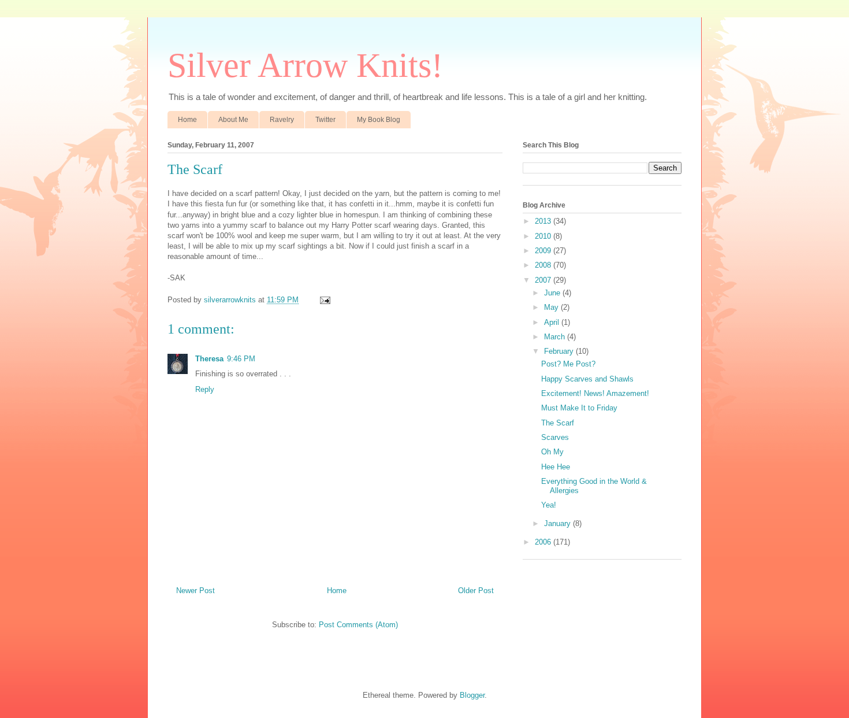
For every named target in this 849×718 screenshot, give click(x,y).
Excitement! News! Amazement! (595, 393)
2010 (544, 236)
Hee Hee (555, 466)
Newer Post (195, 590)
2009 (544, 250)
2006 (544, 542)
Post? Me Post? (568, 364)
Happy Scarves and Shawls (587, 379)
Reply (204, 389)
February (560, 351)
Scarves (555, 437)
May (552, 307)
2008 (544, 265)
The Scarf (557, 423)
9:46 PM (241, 358)
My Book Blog (378, 120)
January (558, 523)
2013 (544, 221)
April (552, 322)
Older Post (476, 590)
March (555, 336)
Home (187, 120)
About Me (233, 120)
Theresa (209, 358)
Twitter (325, 120)
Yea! (548, 505)
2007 (544, 280)
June (553, 292)
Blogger (472, 695)
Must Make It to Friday (579, 408)
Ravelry (282, 120)
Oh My (552, 451)
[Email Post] (324, 299)
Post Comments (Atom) (358, 624)
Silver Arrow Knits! (305, 65)
